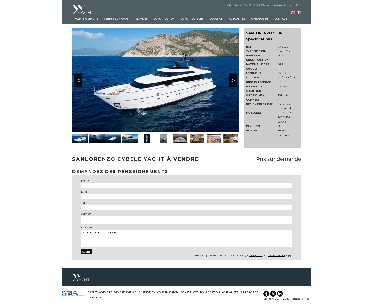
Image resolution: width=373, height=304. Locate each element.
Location (216, 18)
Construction (164, 18)
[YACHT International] (83, 10)
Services (141, 18)
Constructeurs (192, 18)
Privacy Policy (256, 255)
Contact (280, 18)
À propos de (259, 18)
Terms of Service (276, 255)
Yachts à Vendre (86, 18)
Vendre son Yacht (117, 18)
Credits (267, 298)
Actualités (237, 18)
